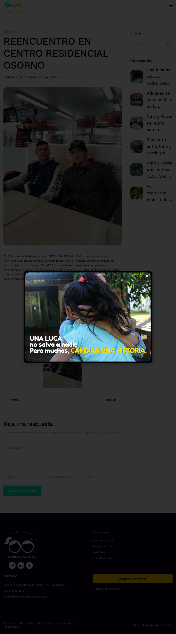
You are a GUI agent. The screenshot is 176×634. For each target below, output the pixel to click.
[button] (147, 276)
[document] (88, 317)
